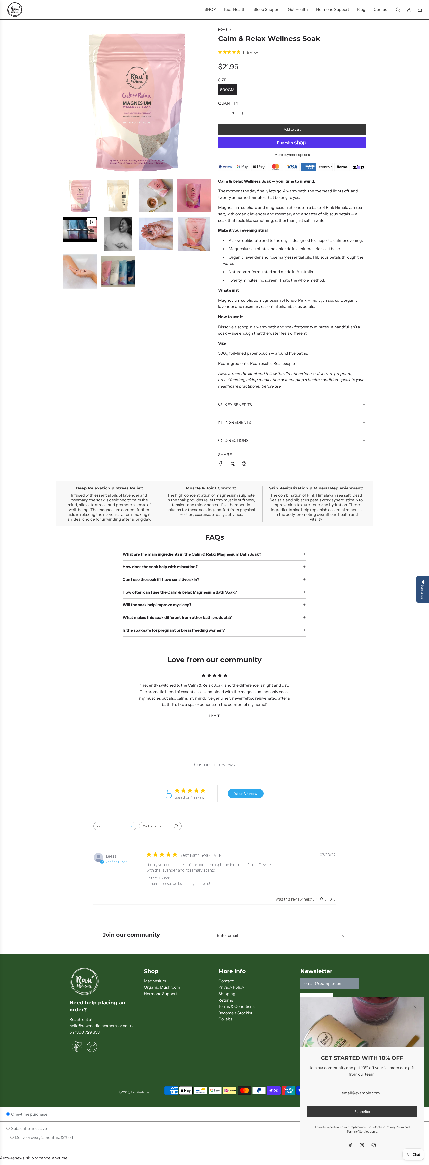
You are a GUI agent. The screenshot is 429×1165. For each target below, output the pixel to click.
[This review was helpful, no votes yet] (321, 899)
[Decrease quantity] (223, 113)
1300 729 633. (87, 1032)
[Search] (398, 9)
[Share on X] (232, 463)
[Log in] (408, 9)
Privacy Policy (395, 1127)
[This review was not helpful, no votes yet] (330, 899)
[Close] (414, 1006)
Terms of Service (358, 1131)
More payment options (292, 154)
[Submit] (342, 936)
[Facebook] (350, 1145)
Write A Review (245, 793)
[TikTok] (373, 1145)
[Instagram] (362, 1145)
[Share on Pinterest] (244, 463)
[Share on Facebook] (220, 463)
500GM (227, 89)
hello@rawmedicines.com (93, 1025)
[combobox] (114, 826)
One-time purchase (28, 1114)
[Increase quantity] (242, 113)
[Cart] (419, 9)
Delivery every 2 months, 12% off (43, 1137)
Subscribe (362, 1111)
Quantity (228, 103)
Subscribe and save (28, 1128)
